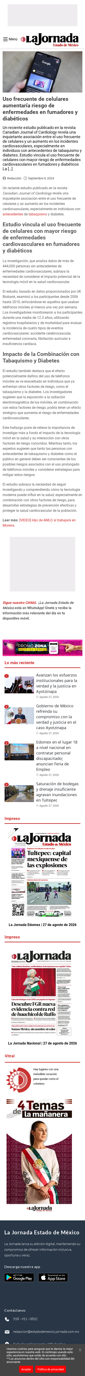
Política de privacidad (50, 1369)
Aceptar (26, 1369)
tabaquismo (38, 214)
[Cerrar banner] (80, 1350)
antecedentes (13, 214)
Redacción (14, 178)
